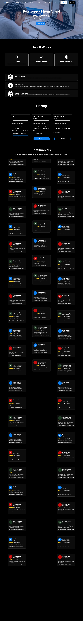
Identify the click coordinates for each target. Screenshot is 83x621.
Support (56, 2)
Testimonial (31, 2)
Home (17, 2)
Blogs (50, 2)
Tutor (45, 2)
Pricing (39, 2)
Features (24, 2)
